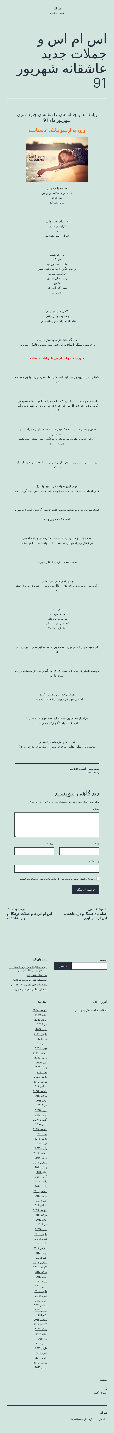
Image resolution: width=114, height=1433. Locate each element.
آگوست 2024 (40, 1010)
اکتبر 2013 (41, 1200)
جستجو (103, 959)
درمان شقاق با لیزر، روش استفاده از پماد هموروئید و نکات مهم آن (28, 969)
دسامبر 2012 (40, 1248)
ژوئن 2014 (41, 1172)
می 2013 (42, 1224)
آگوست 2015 (40, 1129)
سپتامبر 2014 (40, 1162)
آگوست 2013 (40, 1210)
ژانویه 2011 (41, 1357)
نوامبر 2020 (40, 1057)
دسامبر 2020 (40, 1052)
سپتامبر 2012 (40, 1262)
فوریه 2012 (41, 1295)
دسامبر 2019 (40, 1081)
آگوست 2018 (40, 1091)
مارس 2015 (40, 1138)
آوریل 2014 (41, 1176)
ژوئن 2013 (41, 1219)
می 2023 (42, 1024)
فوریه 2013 (41, 1238)
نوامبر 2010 (41, 1367)
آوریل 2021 (41, 1043)
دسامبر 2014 (40, 1152)
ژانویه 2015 (41, 1148)
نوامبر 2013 (41, 1195)
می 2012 (42, 1281)
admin (90, 772)
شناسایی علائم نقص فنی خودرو (31, 989)
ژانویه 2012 (41, 1300)
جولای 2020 (40, 1067)
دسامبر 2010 (40, 1362)
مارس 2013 (40, 1234)
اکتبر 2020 (41, 1062)
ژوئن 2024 (41, 1014)
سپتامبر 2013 (40, 1205)
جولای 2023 (40, 1019)
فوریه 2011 (41, 1353)
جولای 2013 (41, 1214)
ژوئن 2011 (41, 1333)
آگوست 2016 (40, 1119)
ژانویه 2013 (41, 1243)
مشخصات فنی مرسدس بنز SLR (30, 979)
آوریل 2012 (41, 1286)
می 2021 (42, 1038)
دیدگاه (95, 808)
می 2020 (42, 1072)
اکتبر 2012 (41, 1257)
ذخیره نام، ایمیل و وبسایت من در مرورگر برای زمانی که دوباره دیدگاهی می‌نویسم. (57, 879)
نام (97, 843)
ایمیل (50, 843)
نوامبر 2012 (41, 1253)
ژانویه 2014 (41, 1186)
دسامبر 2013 (40, 1191)
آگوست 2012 (40, 1267)
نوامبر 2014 (41, 1157)
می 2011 (42, 1338)
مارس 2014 (40, 1181)
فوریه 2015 (41, 1143)
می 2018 (42, 1105)
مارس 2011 (41, 1348)
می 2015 (42, 1134)
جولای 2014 (41, 1167)
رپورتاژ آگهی (100, 1392)
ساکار (57, 8)
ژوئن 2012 (41, 1276)
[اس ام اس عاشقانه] (57, 159)
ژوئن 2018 (41, 1100)
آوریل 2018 (41, 1110)
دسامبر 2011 (40, 1305)
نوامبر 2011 (41, 1310)
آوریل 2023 (41, 1029)
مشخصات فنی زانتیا (37, 975)
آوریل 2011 (41, 1343)
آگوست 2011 (40, 1324)
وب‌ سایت (94, 861)
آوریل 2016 (41, 1124)
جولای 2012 (41, 1272)
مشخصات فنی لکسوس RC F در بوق (28, 984)
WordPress (76, 1419)
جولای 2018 (41, 1095)
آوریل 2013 (41, 1229)
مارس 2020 (40, 1076)
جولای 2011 (41, 1329)
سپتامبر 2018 (40, 1086)
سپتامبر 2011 (40, 1319)
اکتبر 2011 (42, 1314)
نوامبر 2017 (41, 1114)
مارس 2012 (40, 1291)
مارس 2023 (40, 1034)
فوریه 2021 (41, 1048)
